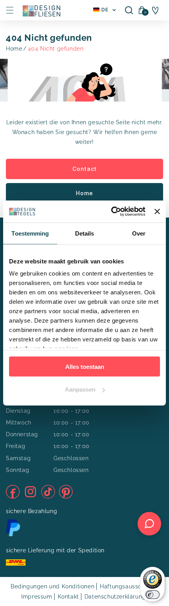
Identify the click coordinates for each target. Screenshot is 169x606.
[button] (9, 10)
